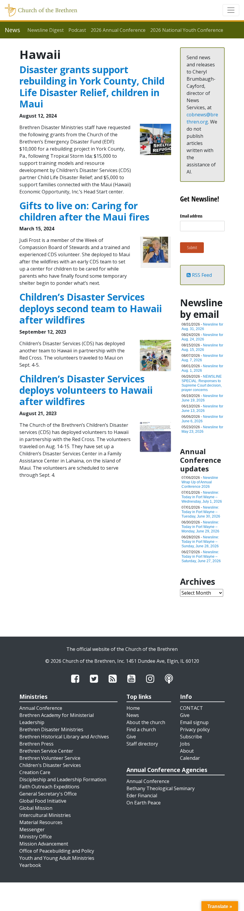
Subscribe (191, 736)
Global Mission (35, 808)
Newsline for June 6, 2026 (202, 419)
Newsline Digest (45, 30)
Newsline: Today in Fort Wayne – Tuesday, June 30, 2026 (201, 511)
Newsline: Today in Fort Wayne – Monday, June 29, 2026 (200, 526)
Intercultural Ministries (45, 815)
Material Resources (40, 822)
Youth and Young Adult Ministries (56, 858)
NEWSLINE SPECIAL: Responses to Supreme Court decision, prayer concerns (202, 383)
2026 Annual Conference (118, 30)
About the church (145, 722)
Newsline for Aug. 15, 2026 (202, 347)
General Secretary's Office (48, 793)
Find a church (141, 729)
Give (131, 736)
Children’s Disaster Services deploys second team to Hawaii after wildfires (90, 308)
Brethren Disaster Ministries (51, 729)
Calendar (190, 758)
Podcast (77, 30)
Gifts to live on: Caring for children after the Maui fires (84, 211)
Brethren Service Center (46, 751)
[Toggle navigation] (231, 10)
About (187, 751)
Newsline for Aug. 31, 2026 (202, 326)
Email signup (194, 722)
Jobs (185, 743)
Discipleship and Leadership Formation (62, 779)
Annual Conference (40, 708)
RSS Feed (201, 275)
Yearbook (30, 865)
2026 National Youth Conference (186, 30)
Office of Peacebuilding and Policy (56, 851)
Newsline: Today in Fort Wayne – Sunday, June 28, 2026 (200, 541)
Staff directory (142, 743)
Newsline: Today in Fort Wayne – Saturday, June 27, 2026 (201, 556)
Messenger (32, 829)
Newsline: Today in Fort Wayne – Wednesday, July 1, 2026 (202, 497)
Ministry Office (35, 836)
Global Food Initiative (42, 801)
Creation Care (34, 772)
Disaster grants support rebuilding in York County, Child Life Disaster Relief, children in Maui (92, 86)
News (132, 715)
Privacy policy (195, 729)
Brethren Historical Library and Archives (64, 736)
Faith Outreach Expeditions (49, 786)
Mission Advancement (43, 843)
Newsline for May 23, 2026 (202, 429)
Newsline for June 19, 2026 (202, 398)
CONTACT (191, 708)
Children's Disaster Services (50, 765)
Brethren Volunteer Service (49, 758)
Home (133, 708)
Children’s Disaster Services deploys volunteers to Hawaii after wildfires (86, 390)
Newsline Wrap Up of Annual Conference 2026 (200, 482)
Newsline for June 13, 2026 (202, 408)
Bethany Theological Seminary (160, 788)
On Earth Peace (143, 802)
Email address (191, 216)
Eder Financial (141, 795)
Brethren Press (36, 743)
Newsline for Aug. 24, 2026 (202, 337)
